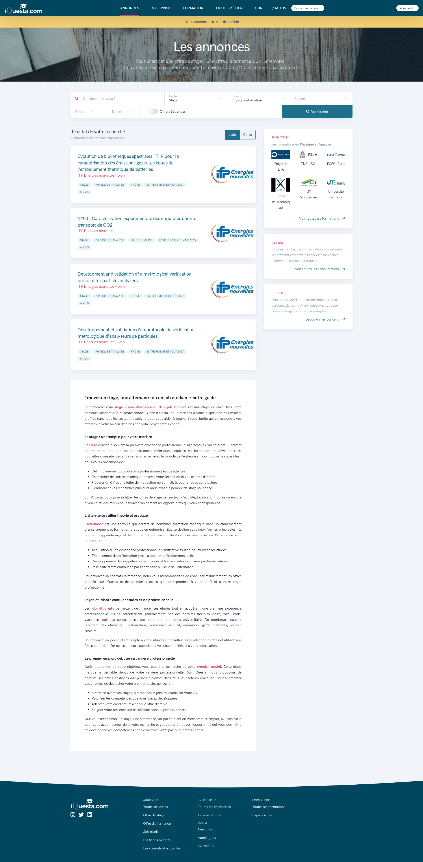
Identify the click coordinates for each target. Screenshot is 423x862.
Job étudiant (153, 832)
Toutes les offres (155, 807)
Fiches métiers (230, 8)
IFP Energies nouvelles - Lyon (101, 175)
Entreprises (161, 8)
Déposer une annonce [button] (307, 8)
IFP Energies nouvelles (96, 231)
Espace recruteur (211, 815)
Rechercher (319, 112)
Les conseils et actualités (162, 848)
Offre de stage (153, 815)
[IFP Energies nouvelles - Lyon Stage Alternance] (232, 174)
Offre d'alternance (157, 823)
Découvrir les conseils (322, 319)
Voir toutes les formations (319, 218)
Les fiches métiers (156, 840)
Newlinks (205, 829)
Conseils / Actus (270, 8)
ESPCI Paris (336, 164)
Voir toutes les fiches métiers (317, 269)
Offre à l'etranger (173, 111)
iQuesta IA (206, 846)
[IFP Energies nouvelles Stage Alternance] (232, 233)
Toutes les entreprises (214, 807)
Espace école (262, 815)
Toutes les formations (268, 807)
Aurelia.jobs (207, 838)
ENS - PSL (308, 164)
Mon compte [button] (407, 8)
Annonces (129, 8)
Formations (194, 8)
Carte (247, 134)
